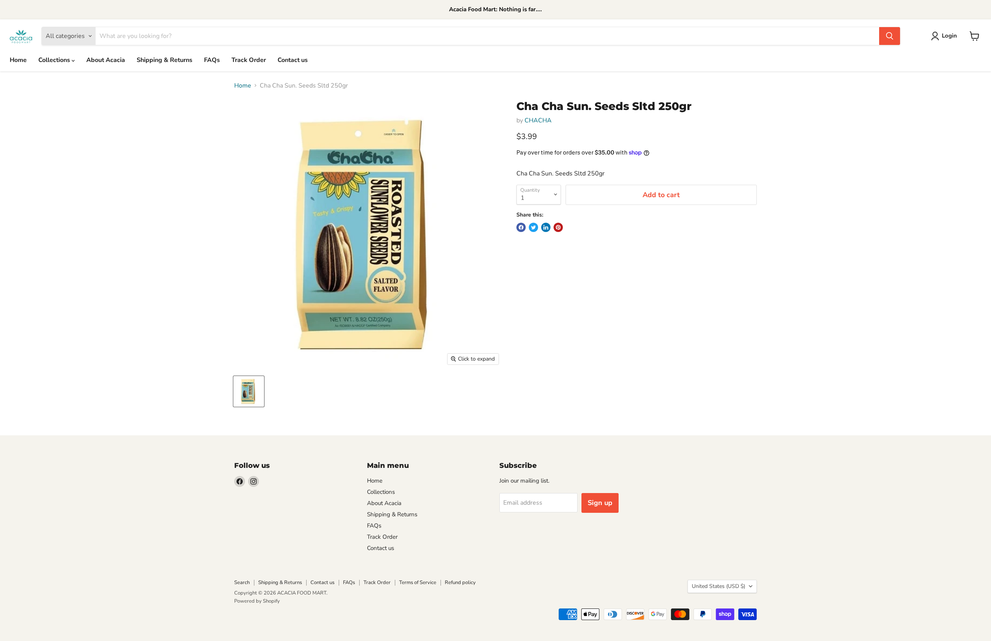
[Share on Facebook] (521, 227)
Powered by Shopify (257, 601)
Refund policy (460, 582)
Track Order (248, 60)
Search (242, 582)
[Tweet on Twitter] (533, 227)
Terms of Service (417, 582)
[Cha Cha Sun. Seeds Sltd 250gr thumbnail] (248, 391)
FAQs (212, 60)
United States (718, 586)
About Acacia (105, 60)
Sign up (600, 502)
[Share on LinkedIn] (545, 227)
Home (18, 60)
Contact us (293, 60)
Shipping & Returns (164, 60)
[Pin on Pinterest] (558, 227)
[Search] (889, 36)
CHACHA (538, 120)
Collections (55, 60)
